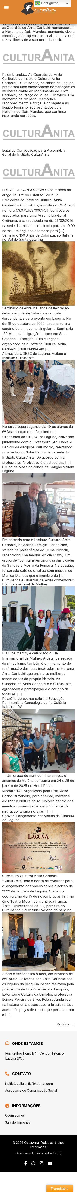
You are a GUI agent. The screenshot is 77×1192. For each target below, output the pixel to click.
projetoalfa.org (51, 1153)
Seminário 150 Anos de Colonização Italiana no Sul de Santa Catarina (37, 237)
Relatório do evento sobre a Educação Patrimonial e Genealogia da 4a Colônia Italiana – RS (34, 702)
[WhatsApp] (33, 1163)
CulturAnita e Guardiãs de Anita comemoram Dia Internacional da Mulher (38, 582)
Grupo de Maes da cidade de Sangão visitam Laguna (38, 469)
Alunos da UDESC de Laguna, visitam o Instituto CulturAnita (34, 355)
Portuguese (49, 3)
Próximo (66, 1024)
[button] (6, 7)
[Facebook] (25, 1163)
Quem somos (15, 1115)
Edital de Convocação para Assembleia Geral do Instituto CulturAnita (33, 152)
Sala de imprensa (17, 1122)
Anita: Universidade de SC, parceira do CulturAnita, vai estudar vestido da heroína (36, 908)
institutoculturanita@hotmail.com (29, 1084)
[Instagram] (41, 1163)
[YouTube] (50, 1163)
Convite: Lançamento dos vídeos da (38, 818)
